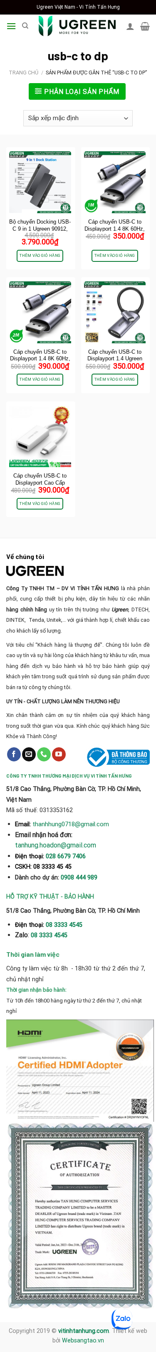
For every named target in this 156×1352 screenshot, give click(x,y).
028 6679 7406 (66, 856)
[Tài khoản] (130, 26)
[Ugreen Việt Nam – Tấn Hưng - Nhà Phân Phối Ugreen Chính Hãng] (77, 26)
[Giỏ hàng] (145, 26)
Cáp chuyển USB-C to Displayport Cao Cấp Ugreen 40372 (40, 483)
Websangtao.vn (83, 1340)
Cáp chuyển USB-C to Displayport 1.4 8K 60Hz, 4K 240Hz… (114, 229)
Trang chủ (23, 72)
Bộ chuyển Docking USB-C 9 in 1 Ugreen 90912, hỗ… (40, 229)
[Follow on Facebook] (14, 754)
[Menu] (11, 26)
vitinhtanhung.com (83, 1331)
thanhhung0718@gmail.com (70, 824)
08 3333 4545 (65, 924)
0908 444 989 (79, 877)
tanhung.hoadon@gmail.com (55, 845)
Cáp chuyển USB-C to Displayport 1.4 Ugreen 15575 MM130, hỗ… (114, 359)
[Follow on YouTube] (59, 754)
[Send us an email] (29, 754)
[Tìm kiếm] (25, 26)
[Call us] (44, 754)
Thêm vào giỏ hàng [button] (40, 255)
